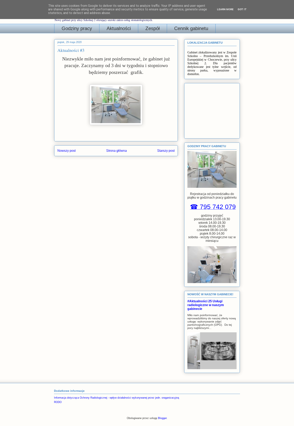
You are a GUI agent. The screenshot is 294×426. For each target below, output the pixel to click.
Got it (242, 9)
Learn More (225, 9)
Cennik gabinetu (191, 28)
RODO (58, 402)
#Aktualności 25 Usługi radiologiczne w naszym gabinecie (205, 304)
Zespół (152, 28)
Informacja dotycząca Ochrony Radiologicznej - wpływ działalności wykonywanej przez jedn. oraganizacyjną (116, 397)
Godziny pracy (77, 28)
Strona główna (116, 150)
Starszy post (166, 150)
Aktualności (119, 28)
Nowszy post (66, 150)
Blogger (162, 418)
